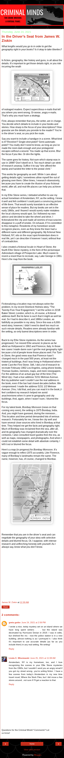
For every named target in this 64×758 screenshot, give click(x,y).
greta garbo (15, 622)
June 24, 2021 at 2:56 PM (33, 622)
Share (5, 607)
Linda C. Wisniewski (19, 658)
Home (32, 744)
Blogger (37, 755)
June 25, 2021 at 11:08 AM (43, 658)
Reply (11, 649)
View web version (32, 749)
